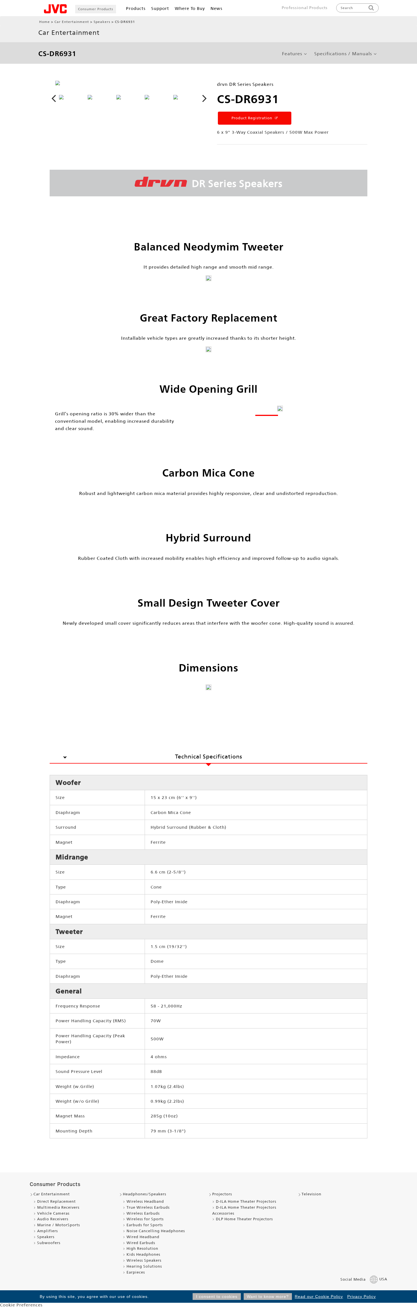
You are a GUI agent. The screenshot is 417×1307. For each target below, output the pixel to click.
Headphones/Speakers (144, 1194)
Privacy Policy (361, 1296)
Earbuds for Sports (145, 1225)
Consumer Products (95, 9)
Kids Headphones (143, 1254)
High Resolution (142, 1248)
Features (292, 54)
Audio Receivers (52, 1219)
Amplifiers (47, 1231)
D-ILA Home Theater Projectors (246, 1201)
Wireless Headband (145, 1201)
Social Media (353, 1279)
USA (383, 1279)
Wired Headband (143, 1237)
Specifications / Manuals (343, 54)
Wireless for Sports (145, 1219)
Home (44, 22)
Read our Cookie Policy (319, 1296)
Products (136, 8)
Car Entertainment (71, 22)
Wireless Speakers (144, 1260)
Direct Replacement (56, 1201)
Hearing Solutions (144, 1266)
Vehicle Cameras (53, 1213)
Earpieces (136, 1272)
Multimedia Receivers (58, 1207)
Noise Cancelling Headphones (156, 1231)
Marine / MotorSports (58, 1225)
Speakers (102, 22)
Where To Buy (190, 8)
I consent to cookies (216, 1296)
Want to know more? (268, 1296)
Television (311, 1194)
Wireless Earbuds (143, 1213)
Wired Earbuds (141, 1243)
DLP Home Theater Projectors (244, 1219)
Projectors (222, 1194)
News (216, 8)
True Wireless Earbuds (148, 1207)
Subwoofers (48, 1243)
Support (160, 8)
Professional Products (305, 7)
